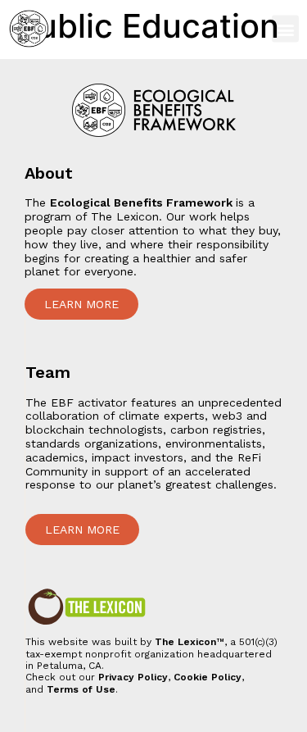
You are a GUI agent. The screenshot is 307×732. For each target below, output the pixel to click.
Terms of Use (81, 689)
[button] (285, 29)
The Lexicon (185, 642)
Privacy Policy (133, 677)
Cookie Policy (208, 677)
